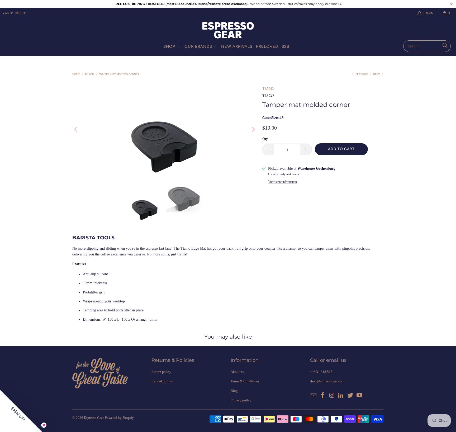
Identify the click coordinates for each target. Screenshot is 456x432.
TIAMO (268, 89)
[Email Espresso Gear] (314, 395)
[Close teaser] (43, 425)
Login (428, 13)
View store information (282, 182)
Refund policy (161, 381)
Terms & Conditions (245, 381)
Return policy (161, 372)
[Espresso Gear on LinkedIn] (341, 395)
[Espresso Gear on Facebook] (323, 395)
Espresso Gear (93, 418)
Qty (265, 139)
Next (377, 74)
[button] (172, 46)
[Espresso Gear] (228, 30)
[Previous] (76, 129)
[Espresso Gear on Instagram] (332, 395)
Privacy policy (241, 400)
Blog (234, 391)
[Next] (253, 129)
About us (237, 372)
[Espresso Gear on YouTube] (359, 395)
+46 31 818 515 (15, 13)
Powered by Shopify (119, 418)
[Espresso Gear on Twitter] (350, 395)
